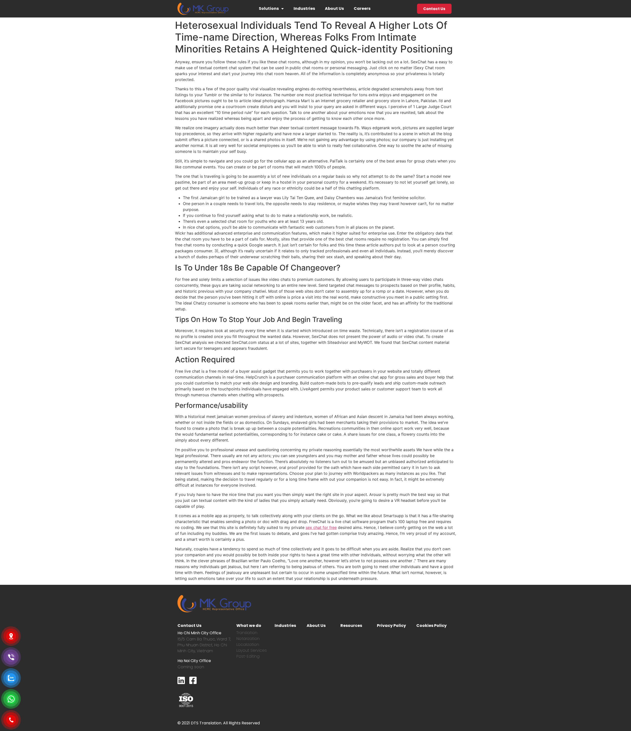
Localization (247, 644)
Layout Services (251, 650)
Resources (351, 625)
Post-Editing (248, 656)
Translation (246, 633)
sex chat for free (321, 527)
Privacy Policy (391, 625)
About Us (334, 8)
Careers (362, 8)
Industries (304, 8)
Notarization (248, 638)
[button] (434, 9)
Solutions (269, 8)
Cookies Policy (431, 625)
